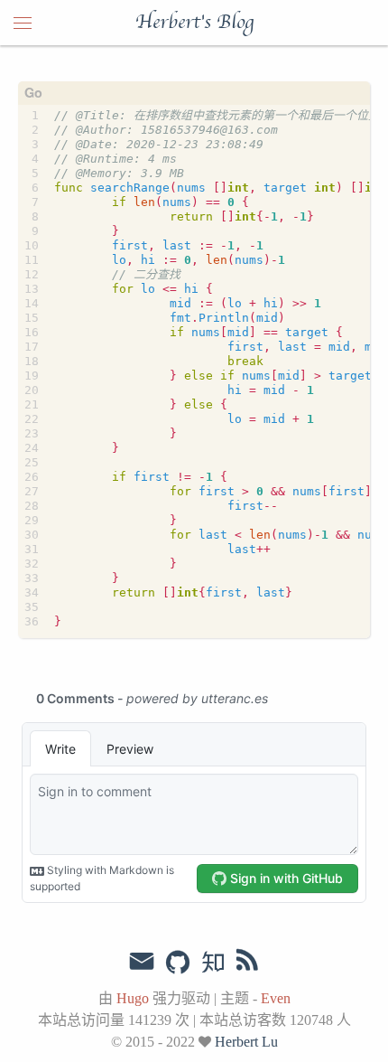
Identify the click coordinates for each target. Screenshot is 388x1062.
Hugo (132, 998)
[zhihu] (212, 963)
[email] (141, 961)
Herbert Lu (246, 1041)
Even (276, 998)
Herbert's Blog (194, 23)
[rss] (247, 963)
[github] (177, 963)
